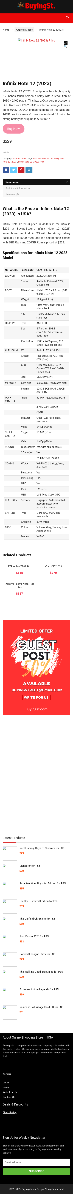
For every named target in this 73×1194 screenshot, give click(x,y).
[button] (66, 43)
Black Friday (9, 1112)
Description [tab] (12, 182)
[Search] (67, 18)
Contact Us (9, 1097)
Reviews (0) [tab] (12, 194)
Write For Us (10, 1092)
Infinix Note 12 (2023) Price (31, 162)
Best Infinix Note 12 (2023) (46, 158)
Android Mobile (24, 29)
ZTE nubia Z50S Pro (19, 566)
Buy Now (13, 129)
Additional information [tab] (17, 188)
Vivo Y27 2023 (53, 566)
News (6, 1087)
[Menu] (4, 18)
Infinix (6, 152)
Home (6, 29)
